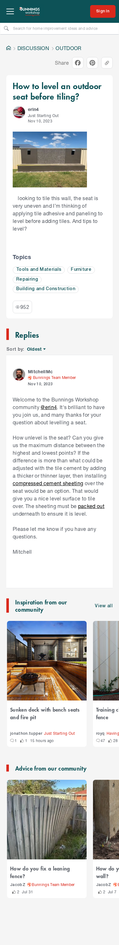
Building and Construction (45, 289)
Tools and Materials (38, 270)
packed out (91, 506)
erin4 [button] (33, 109)
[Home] (8, 48)
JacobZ (17, 885)
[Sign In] (103, 11)
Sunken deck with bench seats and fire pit (45, 713)
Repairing (27, 279)
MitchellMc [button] (40, 371)
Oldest (35, 349)
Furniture (81, 270)
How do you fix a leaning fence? (40, 872)
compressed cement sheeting (48, 483)
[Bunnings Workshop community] (30, 11)
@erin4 (49, 407)
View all (104, 606)
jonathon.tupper (26, 733)
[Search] (6, 28)
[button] (19, 112)
